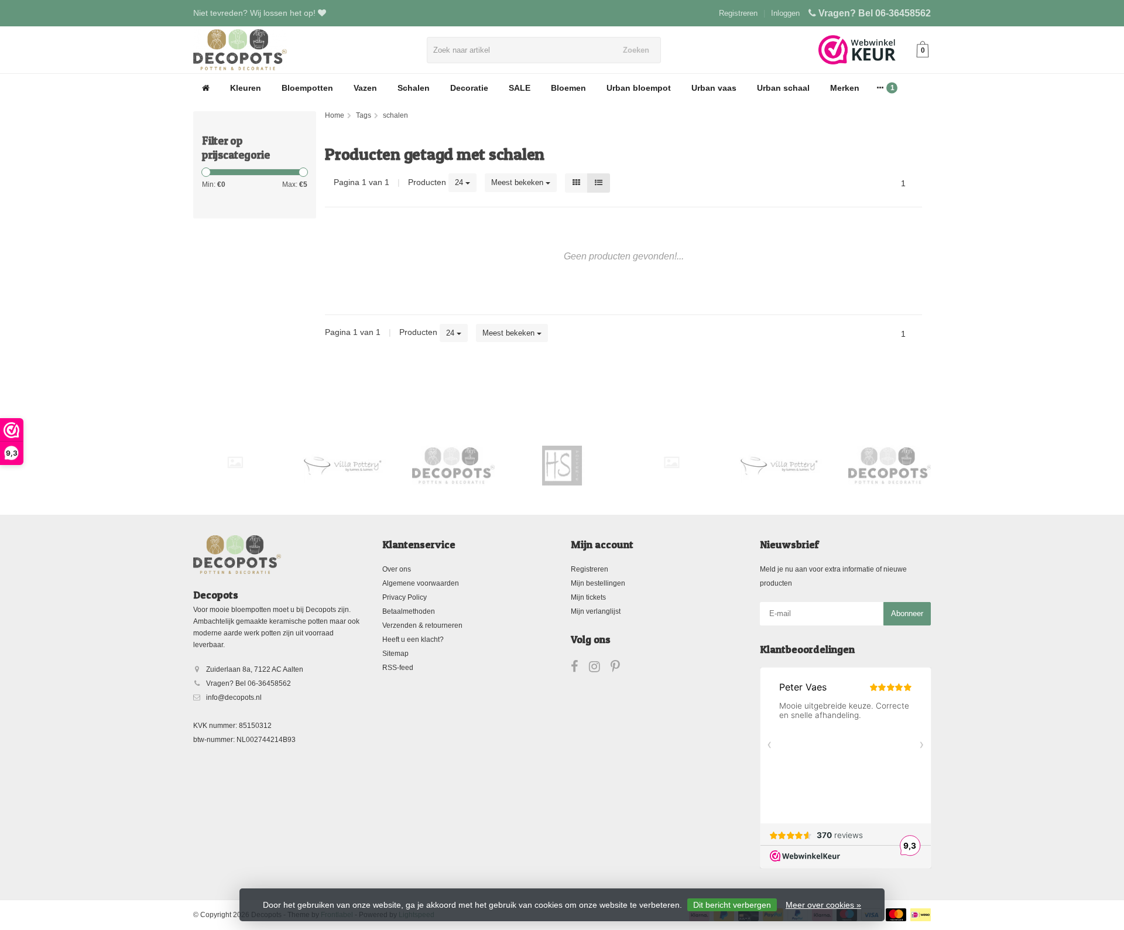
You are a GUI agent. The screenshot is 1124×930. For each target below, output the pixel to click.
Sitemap (395, 653)
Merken (844, 88)
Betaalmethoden (408, 611)
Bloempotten (307, 88)
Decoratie (469, 88)
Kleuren (245, 88)
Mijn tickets (588, 597)
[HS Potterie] (562, 465)
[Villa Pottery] (344, 465)
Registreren (738, 13)
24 (460, 182)
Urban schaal (783, 88)
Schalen (413, 88)
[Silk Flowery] (235, 462)
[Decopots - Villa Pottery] (453, 465)
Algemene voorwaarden (420, 583)
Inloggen (785, 13)
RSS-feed (397, 668)
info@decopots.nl (234, 697)
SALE (519, 88)
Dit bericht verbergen (732, 905)
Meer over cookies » (823, 905)
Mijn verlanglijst (596, 611)
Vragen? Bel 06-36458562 (874, 13)
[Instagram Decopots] (600, 669)
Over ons (396, 569)
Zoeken (636, 50)
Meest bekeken (518, 182)
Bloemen (568, 88)
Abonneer (907, 613)
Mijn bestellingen (598, 583)
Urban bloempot (638, 88)
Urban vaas (713, 88)
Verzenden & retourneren (422, 625)
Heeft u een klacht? (413, 639)
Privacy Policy (404, 597)
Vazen (365, 88)
